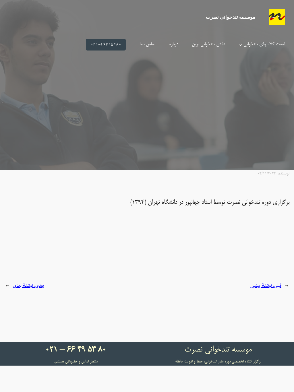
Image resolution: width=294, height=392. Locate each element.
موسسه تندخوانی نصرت (230, 17)
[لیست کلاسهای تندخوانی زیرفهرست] (240, 44)
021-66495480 (105, 44)
